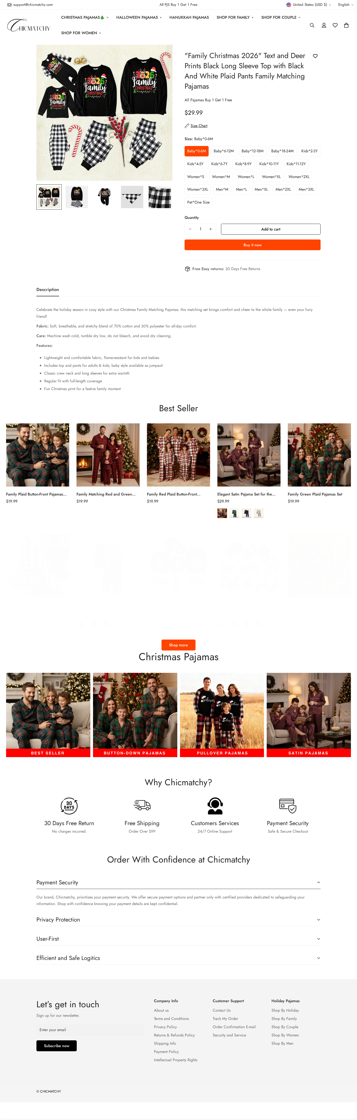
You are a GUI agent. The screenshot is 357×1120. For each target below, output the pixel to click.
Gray (259, 513)
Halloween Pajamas (137, 17)
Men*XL (261, 189)
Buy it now (253, 245)
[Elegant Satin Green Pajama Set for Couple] (108, 565)
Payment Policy (166, 1051)
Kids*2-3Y (309, 151)
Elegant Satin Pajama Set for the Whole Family (244, 494)
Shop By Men (282, 1043)
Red (222, 513)
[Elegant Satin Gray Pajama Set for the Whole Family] (248, 565)
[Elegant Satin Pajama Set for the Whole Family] (248, 455)
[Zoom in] (162, 55)
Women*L (246, 177)
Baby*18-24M (282, 151)
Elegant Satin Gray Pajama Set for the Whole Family (246, 605)
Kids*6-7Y (219, 164)
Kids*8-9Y (243, 164)
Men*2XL (283, 189)
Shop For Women (79, 33)
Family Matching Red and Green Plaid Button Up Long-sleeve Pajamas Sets (108, 494)
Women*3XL (197, 189)
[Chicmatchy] (28, 25)
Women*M (221, 177)
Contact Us (221, 1010)
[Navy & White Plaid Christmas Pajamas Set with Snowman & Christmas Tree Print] (178, 565)
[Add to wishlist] (315, 56)
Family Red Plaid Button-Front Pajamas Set (172, 494)
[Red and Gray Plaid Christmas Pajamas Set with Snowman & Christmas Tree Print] (319, 565)
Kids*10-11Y (269, 164)
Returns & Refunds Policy (174, 1035)
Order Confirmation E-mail (234, 1027)
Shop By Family (284, 1018)
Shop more (178, 645)
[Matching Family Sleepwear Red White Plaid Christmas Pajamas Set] (37, 565)
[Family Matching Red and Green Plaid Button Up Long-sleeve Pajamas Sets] (108, 455)
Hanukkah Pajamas (189, 17)
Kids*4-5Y (195, 164)
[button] (346, 25)
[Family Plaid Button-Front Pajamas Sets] (37, 455)
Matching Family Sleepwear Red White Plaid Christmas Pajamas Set (35, 605)
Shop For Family (233, 17)
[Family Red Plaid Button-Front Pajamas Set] (178, 455)
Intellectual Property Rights (175, 1060)
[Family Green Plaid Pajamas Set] (319, 455)
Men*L (241, 189)
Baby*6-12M (224, 151)
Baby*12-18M (253, 151)
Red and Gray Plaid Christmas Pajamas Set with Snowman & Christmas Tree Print (313, 605)
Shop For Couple (279, 17)
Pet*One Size (198, 202)
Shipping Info (165, 1043)
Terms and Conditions (171, 1018)
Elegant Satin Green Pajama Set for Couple (106, 605)
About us (161, 1010)
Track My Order (225, 1018)
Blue (246, 513)
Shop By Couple (285, 1027)
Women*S (195, 177)
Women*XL (271, 177)
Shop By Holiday (285, 1010)
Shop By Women (285, 1035)
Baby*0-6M (196, 151)
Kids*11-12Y (296, 164)
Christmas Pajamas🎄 (83, 17)
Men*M (222, 189)
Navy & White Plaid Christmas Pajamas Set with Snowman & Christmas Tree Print (173, 605)
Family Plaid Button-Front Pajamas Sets (34, 494)
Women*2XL (299, 177)
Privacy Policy (165, 1027)
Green (234, 513)
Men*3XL (306, 189)
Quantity (192, 217)
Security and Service (229, 1035)
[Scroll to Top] (347, 1093)
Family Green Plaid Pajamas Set (315, 494)
